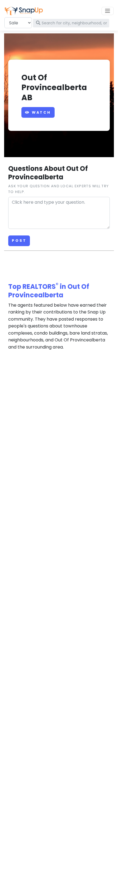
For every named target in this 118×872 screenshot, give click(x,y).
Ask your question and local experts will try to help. (58, 189)
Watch (40, 112)
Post (19, 240)
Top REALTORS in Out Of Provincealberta (48, 291)
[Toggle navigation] (108, 11)
